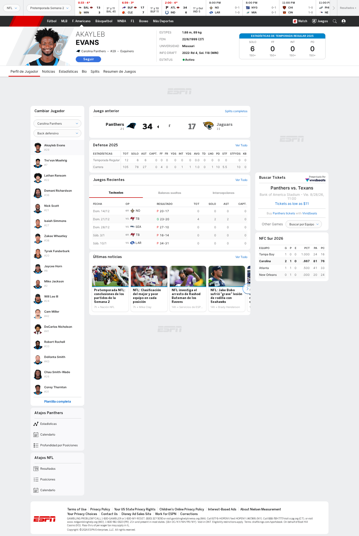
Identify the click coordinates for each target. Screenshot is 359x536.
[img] (158, 127)
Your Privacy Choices (82, 514)
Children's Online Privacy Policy (181, 509)
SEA (138, 226)
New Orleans (268, 275)
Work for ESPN (165, 514)
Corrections (189, 514)
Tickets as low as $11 (292, 204)
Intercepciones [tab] (223, 193)
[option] (110, 289)
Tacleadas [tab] (116, 192)
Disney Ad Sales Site (136, 514)
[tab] (116, 193)
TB (137, 218)
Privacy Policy (100, 509)
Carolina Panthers (93, 51)
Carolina (265, 261)
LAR (138, 243)
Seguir (88, 59)
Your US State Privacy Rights (135, 509)
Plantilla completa (57, 401)
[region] (184, 160)
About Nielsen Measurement (260, 509)
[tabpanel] (169, 222)
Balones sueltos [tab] (169, 193)
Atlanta (264, 268)
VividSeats (317, 177)
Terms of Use (76, 509)
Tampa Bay (267, 254)
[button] (335, 21)
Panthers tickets (284, 213)
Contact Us (109, 514)
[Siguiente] (333, 8)
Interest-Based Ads (222, 509)
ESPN (26, 21)
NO (138, 210)
